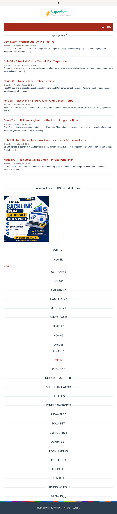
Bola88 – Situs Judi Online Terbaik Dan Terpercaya (35, 61)
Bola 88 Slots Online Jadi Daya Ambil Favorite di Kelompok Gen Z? (46, 140)
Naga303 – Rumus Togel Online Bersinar (29, 81)
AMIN (58, 360)
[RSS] (58, 3)
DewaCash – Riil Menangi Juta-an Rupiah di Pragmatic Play (41, 120)
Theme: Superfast (73, 507)
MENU (108, 27)
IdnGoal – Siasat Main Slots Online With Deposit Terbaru (40, 100)
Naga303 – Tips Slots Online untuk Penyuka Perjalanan (38, 160)
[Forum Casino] (58, 12)
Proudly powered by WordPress (50, 507)
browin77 (7, 265)
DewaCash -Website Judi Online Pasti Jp (29, 42)
